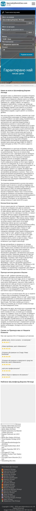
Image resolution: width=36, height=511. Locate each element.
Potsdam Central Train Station (11, 454)
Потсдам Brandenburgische (11, 442)
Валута (4, 36)
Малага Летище (9, 487)
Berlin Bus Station (7, 437)
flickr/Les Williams (16, 510)
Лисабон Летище (9, 482)
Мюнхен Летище (9, 492)
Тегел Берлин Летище (9, 439)
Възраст (5, 47)
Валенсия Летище (10, 474)
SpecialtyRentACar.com (16, 3)
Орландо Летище (9, 496)
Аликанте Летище (10, 469)
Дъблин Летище (9, 476)
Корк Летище (8, 481)
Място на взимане (8, 17)
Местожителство (7, 42)
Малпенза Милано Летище (13, 489)
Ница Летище (8, 494)
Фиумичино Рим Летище (12, 501)
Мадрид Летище (9, 484)
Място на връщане (8, 27)
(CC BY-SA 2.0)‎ (27, 510)
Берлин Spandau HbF (9, 449)
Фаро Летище (8, 499)
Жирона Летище (9, 479)
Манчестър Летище (10, 491)
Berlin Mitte (5, 429)
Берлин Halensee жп (9, 434)
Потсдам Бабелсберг (9, 446)
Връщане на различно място (14, 29)
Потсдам (5, 452)
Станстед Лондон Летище (12, 497)
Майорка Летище (9, 486)
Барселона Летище (10, 471)
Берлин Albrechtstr (8, 426)
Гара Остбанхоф (7, 427)
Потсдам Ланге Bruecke (10, 457)
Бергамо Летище (9, 472)
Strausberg (5, 461)
